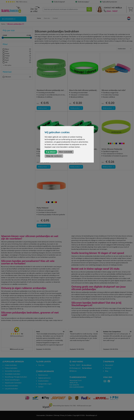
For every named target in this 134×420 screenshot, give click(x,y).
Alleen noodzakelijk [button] (65, 152)
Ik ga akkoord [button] (50, 152)
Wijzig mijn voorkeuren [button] (54, 156)
